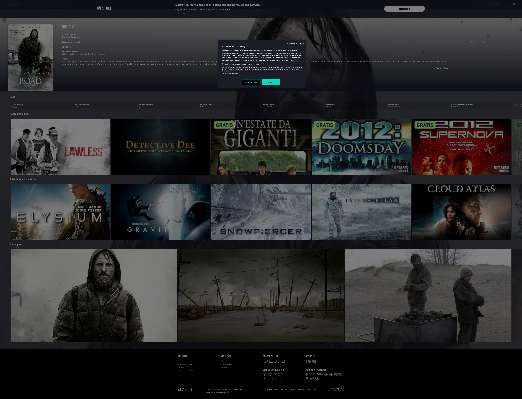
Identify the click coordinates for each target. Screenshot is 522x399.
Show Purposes (251, 82)
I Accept (271, 82)
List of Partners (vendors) (231, 73)
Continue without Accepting (295, 43)
